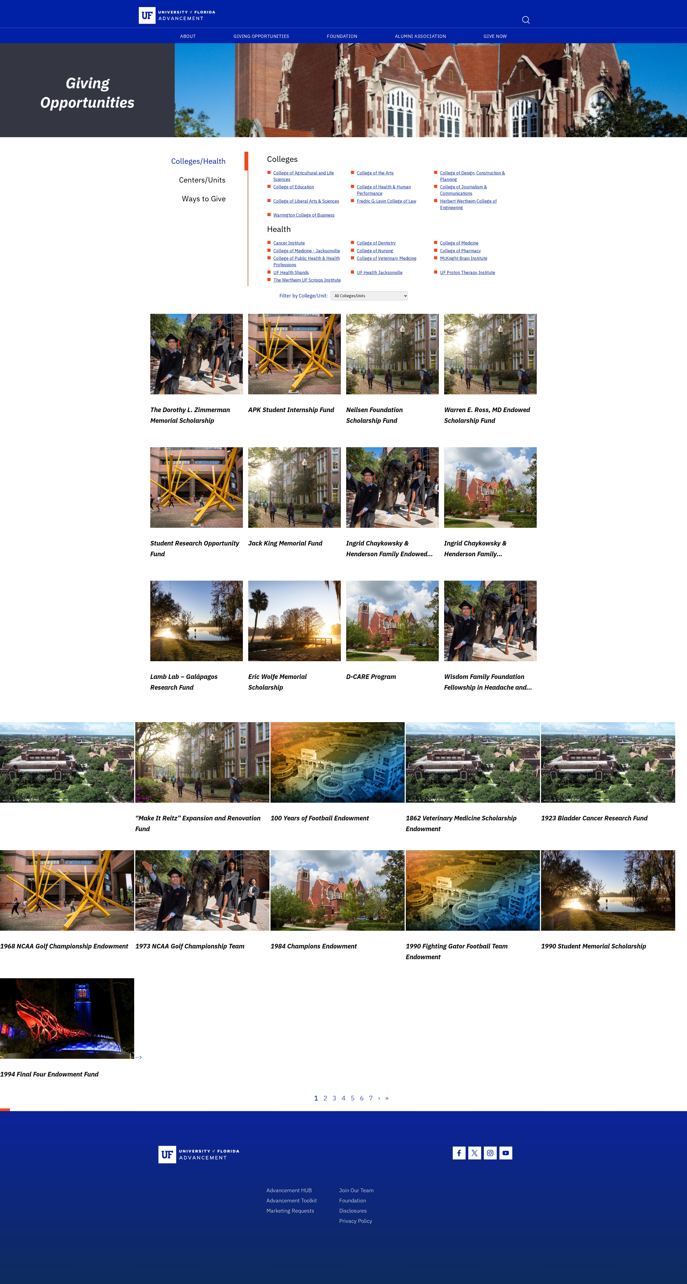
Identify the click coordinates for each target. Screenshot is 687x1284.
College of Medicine (459, 243)
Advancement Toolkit (291, 1200)
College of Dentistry (376, 243)
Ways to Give (204, 198)
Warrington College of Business (304, 215)
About (188, 36)
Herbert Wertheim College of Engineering (468, 204)
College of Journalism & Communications (463, 190)
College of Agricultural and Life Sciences (303, 176)
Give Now (495, 36)
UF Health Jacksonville (380, 272)
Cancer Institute (289, 243)
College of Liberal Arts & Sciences (306, 201)
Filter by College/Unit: (303, 296)
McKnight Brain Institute (463, 258)
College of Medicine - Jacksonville (306, 250)
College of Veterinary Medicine (386, 258)
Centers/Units (202, 180)
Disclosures (353, 1210)
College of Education (293, 187)
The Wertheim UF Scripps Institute (307, 280)
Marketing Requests (290, 1210)
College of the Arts (375, 173)
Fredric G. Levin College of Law (386, 201)
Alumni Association (420, 36)
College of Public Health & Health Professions (306, 261)
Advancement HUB (289, 1190)
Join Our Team (356, 1190)
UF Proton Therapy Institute (467, 272)
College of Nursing (375, 250)
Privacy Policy (355, 1220)
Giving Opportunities (261, 36)
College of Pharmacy (460, 250)
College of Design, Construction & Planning (472, 176)
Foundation (342, 36)
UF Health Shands (291, 272)
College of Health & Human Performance (384, 190)
